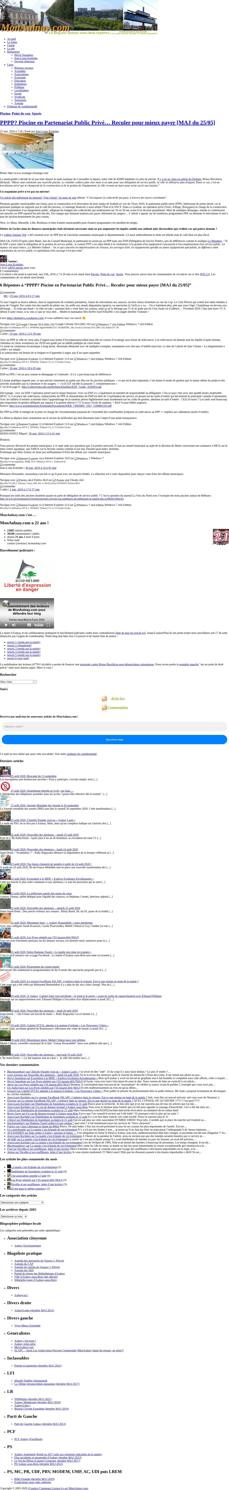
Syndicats (19, 96)
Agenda (18, 103)
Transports (20, 100)
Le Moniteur (215, 240)
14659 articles (15, 267)
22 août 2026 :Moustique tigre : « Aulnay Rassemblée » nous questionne (52, 922)
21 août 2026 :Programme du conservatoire (35, 966)
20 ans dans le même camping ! (28, 1188)
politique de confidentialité (82, 753)
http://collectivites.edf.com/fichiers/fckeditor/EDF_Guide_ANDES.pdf (61, 386)
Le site (11, 48)
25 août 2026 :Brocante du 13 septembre (34, 776)
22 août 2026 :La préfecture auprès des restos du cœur (41, 893)
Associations (21, 74)
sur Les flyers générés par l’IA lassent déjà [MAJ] (45, 1081)
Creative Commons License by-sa (48, 1488)
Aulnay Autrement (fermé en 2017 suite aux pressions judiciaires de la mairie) (58, 1454)
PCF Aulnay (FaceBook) (28, 1439)
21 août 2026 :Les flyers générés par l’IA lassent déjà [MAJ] (45, 937)
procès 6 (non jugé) (18, 658)
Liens (10, 64)
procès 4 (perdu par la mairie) (23, 651)
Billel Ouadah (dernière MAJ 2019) (34, 1479)
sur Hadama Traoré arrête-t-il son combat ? (40, 1123)
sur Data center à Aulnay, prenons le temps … (41, 1132)
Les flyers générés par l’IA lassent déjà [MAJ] (36, 1180)
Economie (20, 77)
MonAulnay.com (23, 1347)
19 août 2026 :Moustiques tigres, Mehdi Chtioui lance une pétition (48, 1040)
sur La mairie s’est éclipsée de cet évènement (42, 1129)
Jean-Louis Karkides (26, 58)
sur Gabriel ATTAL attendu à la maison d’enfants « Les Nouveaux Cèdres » (55, 1091)
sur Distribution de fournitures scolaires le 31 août (47, 1103)
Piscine (5, 113)
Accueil (11, 38)
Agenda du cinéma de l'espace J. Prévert (37, 1267)
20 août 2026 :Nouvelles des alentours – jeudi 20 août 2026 (44, 1010)
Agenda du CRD (24, 1270)
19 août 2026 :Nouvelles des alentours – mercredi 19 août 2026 (46, 1054)
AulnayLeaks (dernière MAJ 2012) (34, 1310)
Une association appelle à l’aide (28, 1175)
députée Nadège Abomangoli (30, 1380)
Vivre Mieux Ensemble (27, 1325)
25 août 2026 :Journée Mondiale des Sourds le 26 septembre (45, 805)
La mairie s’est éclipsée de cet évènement (34, 1167)
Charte (11, 45)
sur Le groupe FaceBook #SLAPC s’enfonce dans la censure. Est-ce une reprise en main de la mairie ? (77, 1097)
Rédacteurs (13, 51)
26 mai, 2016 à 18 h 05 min (25, 368)
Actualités (20, 71)
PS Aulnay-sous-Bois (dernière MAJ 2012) (38, 1464)
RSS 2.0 (205, 274)
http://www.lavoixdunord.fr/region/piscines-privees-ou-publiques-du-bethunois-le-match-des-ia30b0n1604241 (62, 498)
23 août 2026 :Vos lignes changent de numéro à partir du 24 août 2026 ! (51, 864)
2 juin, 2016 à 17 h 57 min (25, 489)
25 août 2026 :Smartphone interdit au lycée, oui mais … (42, 790)
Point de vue (21, 113)
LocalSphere (21, 90)
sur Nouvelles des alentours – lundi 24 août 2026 (43, 1074)
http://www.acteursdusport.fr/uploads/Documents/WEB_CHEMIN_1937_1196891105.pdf (60, 405)
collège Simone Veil (15, 234)
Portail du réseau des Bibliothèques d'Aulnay (39, 1273)
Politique (19, 87)
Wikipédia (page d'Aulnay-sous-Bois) (35, 1280)
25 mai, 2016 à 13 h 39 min (25, 333)
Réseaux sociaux (23, 67)
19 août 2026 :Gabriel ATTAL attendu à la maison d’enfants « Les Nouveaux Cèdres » (60, 1025)
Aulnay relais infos (25, 1344)
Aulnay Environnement (27, 1245)
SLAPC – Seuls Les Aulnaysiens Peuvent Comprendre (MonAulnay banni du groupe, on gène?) (68, 1350)
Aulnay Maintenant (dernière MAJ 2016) (37, 1402)
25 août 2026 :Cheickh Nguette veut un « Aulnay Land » (43, 820)
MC (6, 296)
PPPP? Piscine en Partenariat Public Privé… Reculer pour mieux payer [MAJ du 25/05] (107, 122)
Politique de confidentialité (22, 106)
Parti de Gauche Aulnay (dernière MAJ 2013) (40, 1423)
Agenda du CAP (23, 1263)
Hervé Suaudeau (23, 55)
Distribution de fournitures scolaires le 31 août (37, 1171)
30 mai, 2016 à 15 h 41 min (44, 433)
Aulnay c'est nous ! (25, 1340)
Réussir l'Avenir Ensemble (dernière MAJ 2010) (41, 1408)
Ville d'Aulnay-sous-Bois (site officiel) (36, 1276)
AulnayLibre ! (22, 1405)
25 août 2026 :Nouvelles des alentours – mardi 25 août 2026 (45, 834)
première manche (189, 664)
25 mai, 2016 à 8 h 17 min (25, 296)
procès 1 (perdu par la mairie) (23, 642)
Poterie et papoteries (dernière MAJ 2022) (38, 1365)
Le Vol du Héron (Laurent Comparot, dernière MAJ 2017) (47, 1460)
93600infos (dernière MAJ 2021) (33, 1399)
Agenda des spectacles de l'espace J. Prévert (39, 1260)
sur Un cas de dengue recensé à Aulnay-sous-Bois (47, 1107)
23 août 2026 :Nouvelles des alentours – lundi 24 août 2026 (44, 849)
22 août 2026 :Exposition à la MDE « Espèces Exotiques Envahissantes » (52, 878)
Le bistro (12, 42)
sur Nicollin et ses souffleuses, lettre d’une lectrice (38, 1148)
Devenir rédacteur (24, 61)
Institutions (20, 83)
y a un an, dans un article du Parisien (180, 179)
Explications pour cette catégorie (32, 1482)
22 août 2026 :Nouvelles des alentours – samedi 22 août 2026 (45, 908)
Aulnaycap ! (21, 1295)
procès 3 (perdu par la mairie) (23, 648)
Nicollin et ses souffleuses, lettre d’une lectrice (37, 1184)
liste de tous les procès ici (130, 632)
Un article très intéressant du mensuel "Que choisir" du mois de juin (38, 197)
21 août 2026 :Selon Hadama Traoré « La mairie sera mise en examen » (51, 952)
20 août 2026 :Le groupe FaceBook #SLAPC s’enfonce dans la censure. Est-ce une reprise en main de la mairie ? (75, 981)
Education (20, 80)
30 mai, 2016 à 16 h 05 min (40, 467)
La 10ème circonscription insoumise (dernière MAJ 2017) (46, 1383)
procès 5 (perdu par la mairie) (23, 655)
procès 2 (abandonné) (19, 645)
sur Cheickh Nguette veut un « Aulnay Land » (43, 1071)
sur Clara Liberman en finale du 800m (33, 1126)
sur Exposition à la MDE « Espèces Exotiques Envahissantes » (52, 1078)
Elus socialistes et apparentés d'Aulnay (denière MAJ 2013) (47, 1457)
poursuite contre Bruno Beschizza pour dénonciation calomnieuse (117, 664)
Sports (17, 93)
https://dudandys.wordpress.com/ (25, 318)
